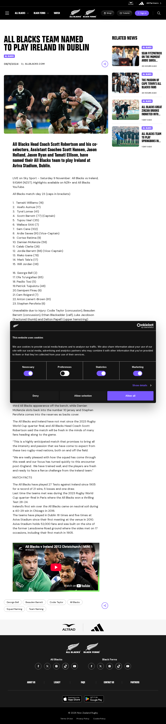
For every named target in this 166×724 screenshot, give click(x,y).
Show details (139, 385)
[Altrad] (130, 3)
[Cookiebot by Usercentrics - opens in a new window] (139, 325)
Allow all (130, 395)
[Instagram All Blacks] (56, 666)
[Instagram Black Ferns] (109, 666)
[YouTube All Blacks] (74, 666)
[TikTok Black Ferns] (118, 666)
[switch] (64, 373)
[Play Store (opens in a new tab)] (94, 699)
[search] (159, 13)
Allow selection (83, 395)
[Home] (83, 13)
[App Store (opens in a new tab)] (72, 699)
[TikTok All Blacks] (65, 666)
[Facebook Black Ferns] (91, 666)
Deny (35, 395)
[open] (7, 13)
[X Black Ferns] (100, 666)
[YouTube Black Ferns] (127, 666)
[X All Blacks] (47, 666)
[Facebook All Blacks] (38, 666)
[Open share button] (105, 64)
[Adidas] (141, 3)
